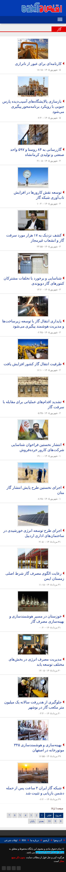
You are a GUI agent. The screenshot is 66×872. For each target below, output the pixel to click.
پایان (32, 821)
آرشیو (46, 840)
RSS (24, 840)
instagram (4, 868)
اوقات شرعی (10, 840)
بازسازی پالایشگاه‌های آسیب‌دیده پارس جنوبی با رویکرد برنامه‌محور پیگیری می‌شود (33, 106)
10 (49, 821)
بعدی (41, 821)
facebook (9, 868)
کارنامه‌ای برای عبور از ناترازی (38, 64)
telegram (14, 868)
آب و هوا (58, 840)
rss (19, 868)
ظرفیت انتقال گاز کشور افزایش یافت (33, 364)
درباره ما (34, 840)
